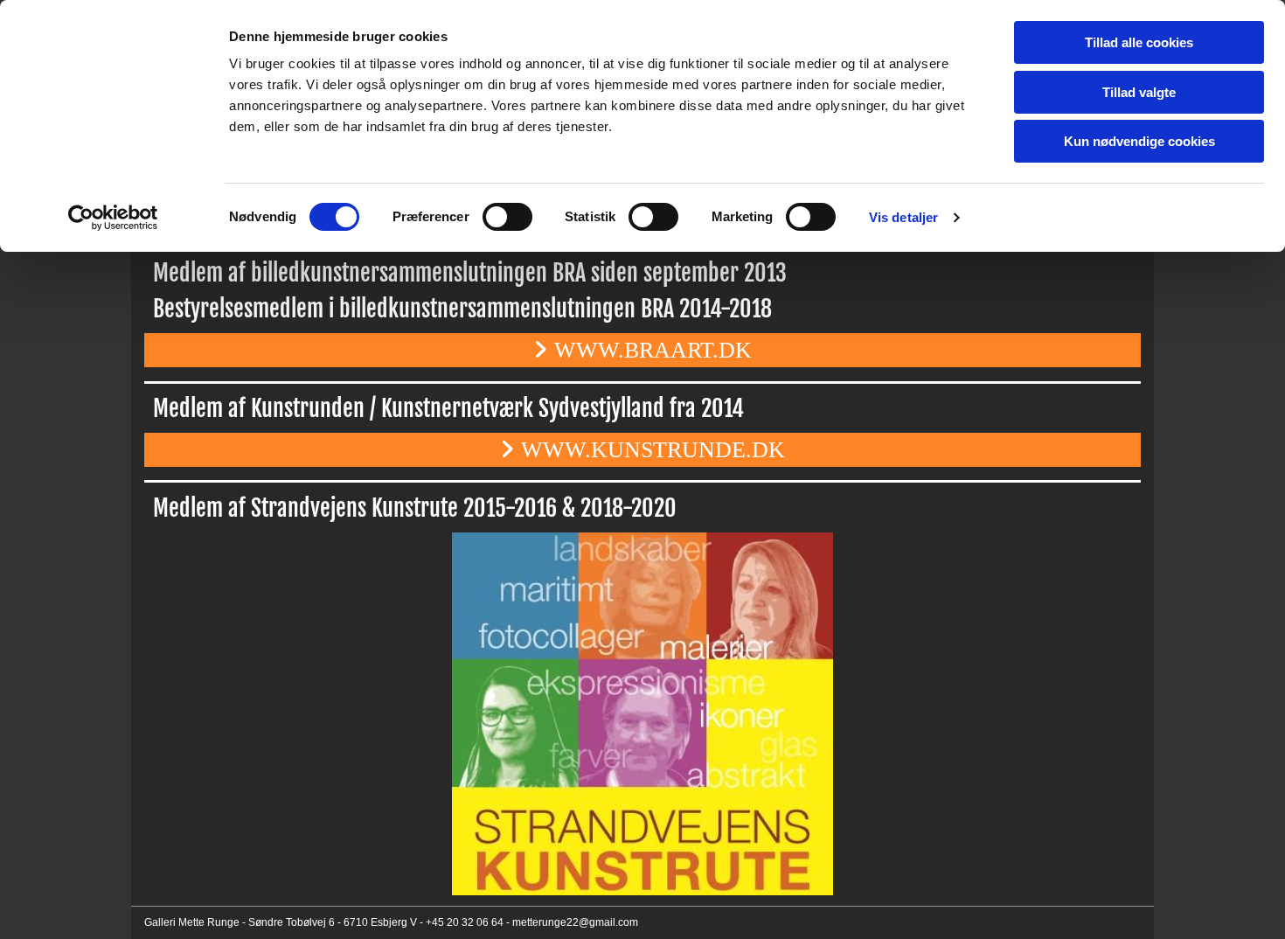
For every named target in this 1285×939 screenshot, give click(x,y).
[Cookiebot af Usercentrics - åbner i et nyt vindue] (113, 218)
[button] (642, 350)
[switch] (507, 217)
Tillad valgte (1139, 92)
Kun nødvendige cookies (1139, 141)
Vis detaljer (903, 217)
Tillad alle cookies (1139, 42)
